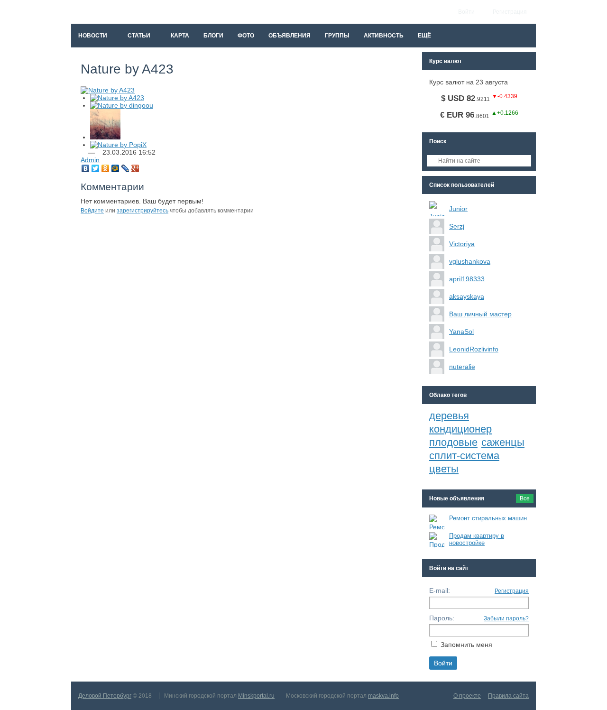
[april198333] (436, 278)
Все (525, 498)
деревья (449, 416)
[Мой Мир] (115, 168)
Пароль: (441, 618)
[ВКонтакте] (86, 168)
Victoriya (462, 244)
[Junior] (436, 208)
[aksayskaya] (436, 296)
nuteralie (462, 366)
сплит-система (464, 455)
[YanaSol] (436, 331)
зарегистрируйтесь (142, 210)
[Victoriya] (436, 243)
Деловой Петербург (104, 695)
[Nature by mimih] (105, 137)
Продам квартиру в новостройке (476, 539)
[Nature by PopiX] (118, 144)
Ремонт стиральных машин (488, 518)
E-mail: (439, 590)
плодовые (453, 442)
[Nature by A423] (117, 97)
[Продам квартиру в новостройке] (436, 539)
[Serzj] (436, 226)
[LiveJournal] (125, 168)
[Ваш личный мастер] (436, 314)
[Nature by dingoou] (121, 105)
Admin (90, 160)
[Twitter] (96, 168)
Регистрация (512, 591)
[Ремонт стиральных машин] (436, 522)
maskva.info (383, 695)
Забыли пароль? (506, 618)
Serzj (456, 226)
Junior (458, 208)
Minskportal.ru (256, 695)
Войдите (92, 210)
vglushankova (469, 261)
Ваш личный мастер (480, 314)
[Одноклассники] (105, 168)
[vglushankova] (436, 261)
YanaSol (461, 331)
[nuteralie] (436, 366)
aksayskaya (466, 296)
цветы (444, 469)
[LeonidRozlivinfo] (436, 349)
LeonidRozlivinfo (473, 349)
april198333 (467, 279)
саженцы (502, 442)
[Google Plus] (135, 168)
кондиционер (460, 429)
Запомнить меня (466, 644)
